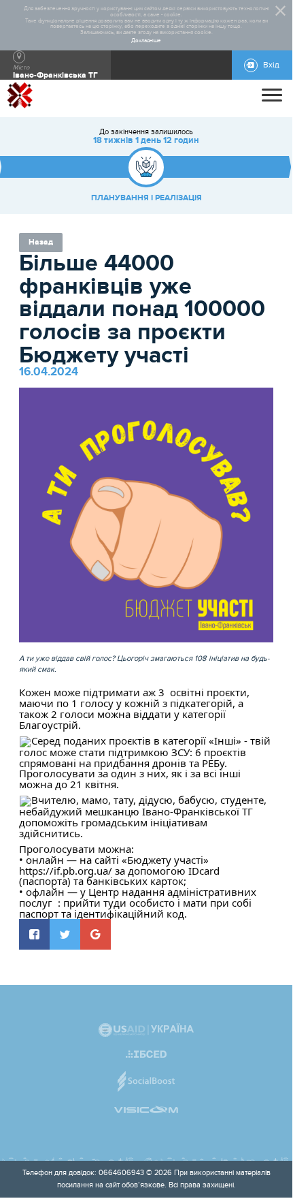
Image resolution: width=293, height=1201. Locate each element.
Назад (41, 242)
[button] (34, 934)
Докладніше (146, 41)
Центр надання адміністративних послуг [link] (139, 897)
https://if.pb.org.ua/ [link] (65, 870)
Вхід (271, 65)
